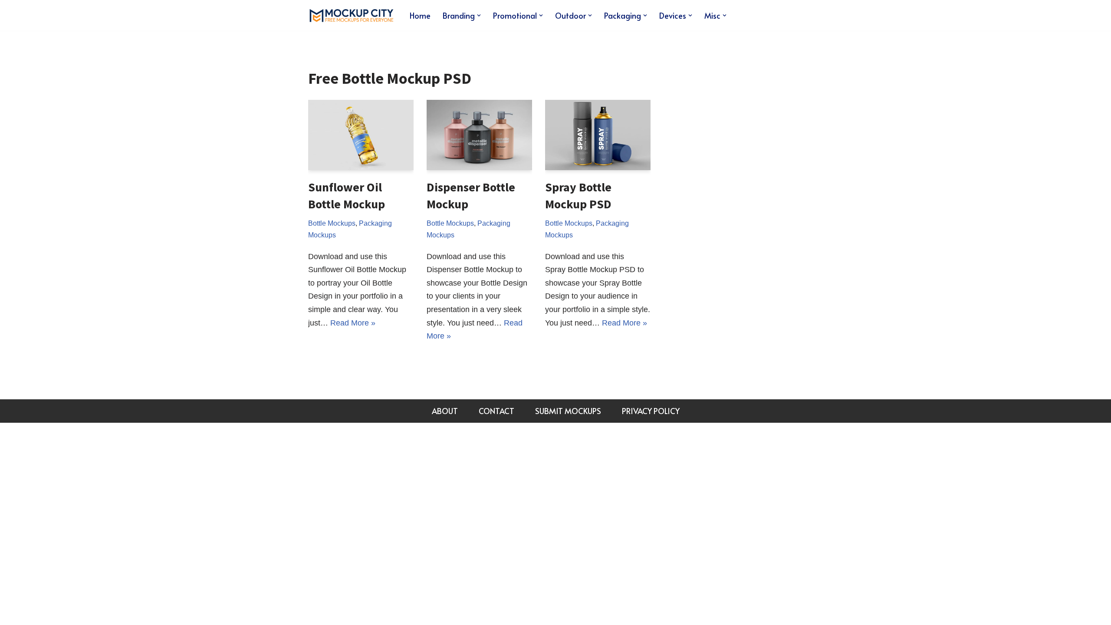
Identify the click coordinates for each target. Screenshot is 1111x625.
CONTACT (496, 410)
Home (420, 15)
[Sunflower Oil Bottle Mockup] (361, 135)
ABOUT (445, 410)
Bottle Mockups (331, 223)
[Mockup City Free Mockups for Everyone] (351, 15)
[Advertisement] (740, 187)
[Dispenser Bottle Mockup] (479, 135)
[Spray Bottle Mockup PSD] (598, 135)
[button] (479, 15)
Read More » (352, 323)
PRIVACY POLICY (651, 410)
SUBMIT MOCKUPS (568, 410)
